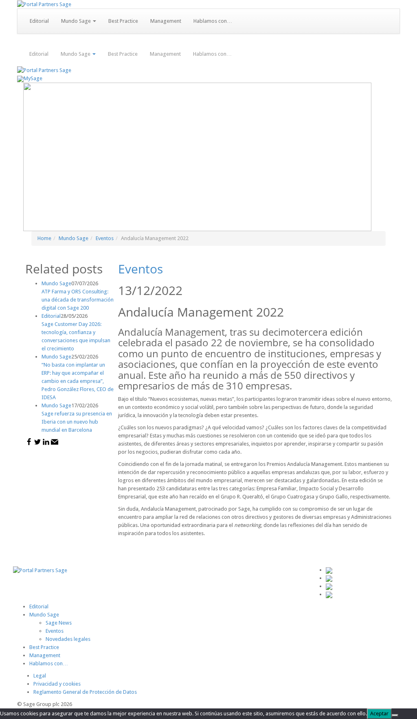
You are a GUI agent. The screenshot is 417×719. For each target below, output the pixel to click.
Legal (39, 676)
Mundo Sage (76, 21)
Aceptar (379, 713)
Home (44, 238)
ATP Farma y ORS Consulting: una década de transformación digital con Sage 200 (78, 299)
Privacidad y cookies (57, 684)
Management (165, 21)
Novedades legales (68, 639)
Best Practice (123, 21)
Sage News (59, 623)
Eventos (105, 238)
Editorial (39, 21)
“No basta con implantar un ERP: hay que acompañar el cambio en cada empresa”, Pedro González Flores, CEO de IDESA (78, 381)
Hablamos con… (212, 21)
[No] (395, 715)
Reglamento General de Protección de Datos (85, 692)
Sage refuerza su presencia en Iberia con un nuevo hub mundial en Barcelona (77, 422)
